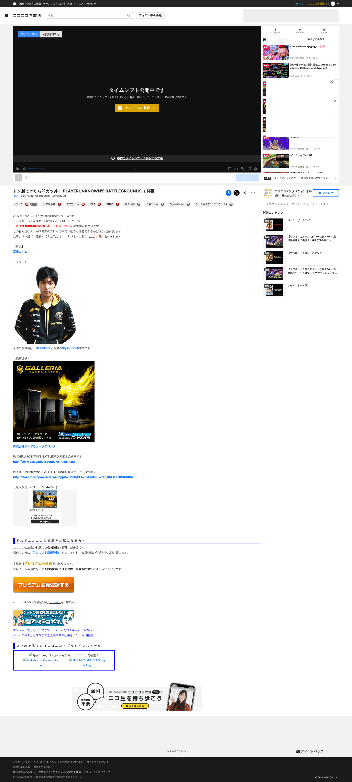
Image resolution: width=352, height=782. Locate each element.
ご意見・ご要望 (21, 761)
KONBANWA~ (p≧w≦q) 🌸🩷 (307, 46)
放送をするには (42, 767)
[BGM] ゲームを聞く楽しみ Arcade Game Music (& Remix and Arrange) (313, 66)
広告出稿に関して (23, 776)
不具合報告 (40, 762)
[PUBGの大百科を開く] (117, 204)
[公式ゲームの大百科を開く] (83, 204)
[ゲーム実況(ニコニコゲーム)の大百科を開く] (231, 204)
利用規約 (78, 762)
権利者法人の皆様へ (24, 771)
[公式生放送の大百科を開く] (59, 204)
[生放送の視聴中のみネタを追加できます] (18, 177)
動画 (21, 3)
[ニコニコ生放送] (27, 15)
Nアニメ (79, 3)
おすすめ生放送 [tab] (316, 39)
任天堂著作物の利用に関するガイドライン (59, 777)
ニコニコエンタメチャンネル (293, 191)
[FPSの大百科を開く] (99, 204)
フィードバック (312, 751)
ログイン (299, 3)
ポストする (237, 193)
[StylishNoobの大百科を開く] (188, 204)
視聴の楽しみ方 (21, 766)
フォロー (328, 192)
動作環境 (65, 762)
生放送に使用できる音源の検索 (55, 772)
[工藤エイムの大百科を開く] (162, 204)
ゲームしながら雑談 (301, 155)
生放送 (37, 3)
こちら (54, 602)
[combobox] (89, 15)
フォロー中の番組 (150, 15)
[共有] (245, 193)
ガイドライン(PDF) (97, 762)
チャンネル (49, 3)
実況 (69, 3)
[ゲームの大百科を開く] (27, 204)
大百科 (61, 3)
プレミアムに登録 (137, 108)
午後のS (294, 137)
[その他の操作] (253, 193)
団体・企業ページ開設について (93, 772)
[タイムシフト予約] (228, 193)
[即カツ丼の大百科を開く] (138, 204)
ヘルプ (53, 762)
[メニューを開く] (6, 15)
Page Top (176, 751)
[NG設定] (264, 39)
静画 (28, 3)
